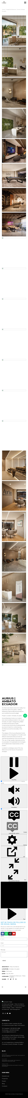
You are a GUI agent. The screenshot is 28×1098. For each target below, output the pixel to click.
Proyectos (5, 1078)
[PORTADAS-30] (14, 343)
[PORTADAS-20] (14, 465)
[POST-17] (14, 526)
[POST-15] (14, 618)
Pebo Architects (11, 1094)
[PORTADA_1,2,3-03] (14, 93)
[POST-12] (14, 557)
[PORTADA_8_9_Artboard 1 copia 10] (14, 151)
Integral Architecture (15, 976)
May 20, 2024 (4, 1054)
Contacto (4, 1086)
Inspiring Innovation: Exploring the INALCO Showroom (12, 1066)
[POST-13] (14, 587)
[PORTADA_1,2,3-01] (14, 30)
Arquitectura (5, 1076)
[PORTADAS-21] (14, 282)
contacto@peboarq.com (9, 1032)
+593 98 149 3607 (14, 1030)
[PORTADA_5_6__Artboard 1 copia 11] (14, 224)
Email (2, 943)
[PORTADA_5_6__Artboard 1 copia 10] (14, 200)
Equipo (4, 1081)
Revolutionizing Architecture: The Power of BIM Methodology (13, 1056)
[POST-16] (14, 496)
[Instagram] (10, 934)
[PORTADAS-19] (14, 435)
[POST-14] (14, 123)
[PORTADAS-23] (14, 404)
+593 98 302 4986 (15, 1028)
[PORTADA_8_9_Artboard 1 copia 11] (14, 175)
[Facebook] (2, 934)
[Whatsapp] (6, 934)
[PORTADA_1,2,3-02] (14, 61)
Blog (3, 1083)
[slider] (5, 781)
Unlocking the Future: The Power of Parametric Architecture (11, 1061)
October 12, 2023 (5, 1063)
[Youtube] (14, 934)
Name (2, 936)
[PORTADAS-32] (14, 679)
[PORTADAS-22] (14, 374)
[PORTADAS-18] (14, 252)
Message (3, 949)
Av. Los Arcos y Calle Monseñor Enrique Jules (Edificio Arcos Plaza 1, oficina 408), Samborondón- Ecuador (13, 1037)
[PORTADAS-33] (14, 648)
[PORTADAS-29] (14, 313)
